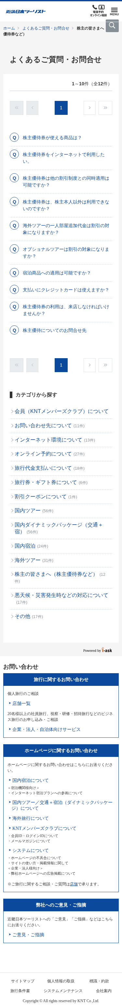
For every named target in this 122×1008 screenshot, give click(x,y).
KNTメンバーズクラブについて (44, 828)
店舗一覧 (21, 703)
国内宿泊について (30, 780)
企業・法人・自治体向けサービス (46, 729)
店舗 (74, 884)
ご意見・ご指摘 (28, 934)
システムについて (30, 850)
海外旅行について (30, 818)
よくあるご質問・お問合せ (45, 28)
